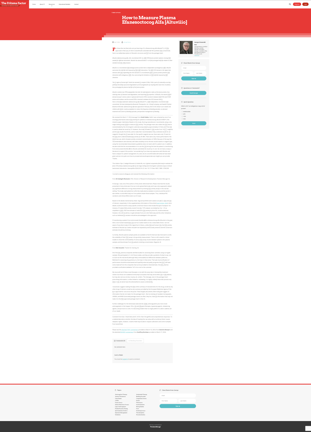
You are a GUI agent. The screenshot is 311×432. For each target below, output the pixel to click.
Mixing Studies (140, 406)
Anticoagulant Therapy (121, 394)
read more (196, 55)
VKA (184, 119)
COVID (117, 400)
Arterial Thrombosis (120, 396)
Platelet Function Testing (121, 408)
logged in (125, 359)
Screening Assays (140, 410)
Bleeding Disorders (136, 340)
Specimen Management (121, 412)
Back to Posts (116, 12)
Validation (117, 414)
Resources (52, 4)
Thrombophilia (140, 412)
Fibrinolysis (139, 402)
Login (305, 4)
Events (138, 400)
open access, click (162, 203)
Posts (34, 4)
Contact (76, 4)
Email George (194, 93)
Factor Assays (118, 402)
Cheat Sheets (118, 398)
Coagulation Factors (141, 398)
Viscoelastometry (140, 414)
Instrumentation (140, 404)
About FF (42, 4)
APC (184, 114)
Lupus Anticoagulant (120, 406)
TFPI (184, 116)
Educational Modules (64, 4)
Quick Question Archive (121, 410)
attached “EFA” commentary (129, 330)
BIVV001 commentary (126, 332)
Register (297, 4)
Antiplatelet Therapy (141, 394)
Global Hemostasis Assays (122, 404)
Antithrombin (186, 111)
